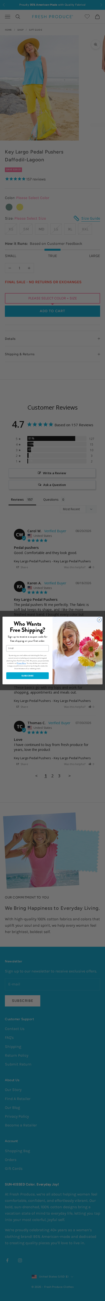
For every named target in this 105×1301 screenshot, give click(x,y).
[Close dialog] (99, 620)
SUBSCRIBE (27, 675)
